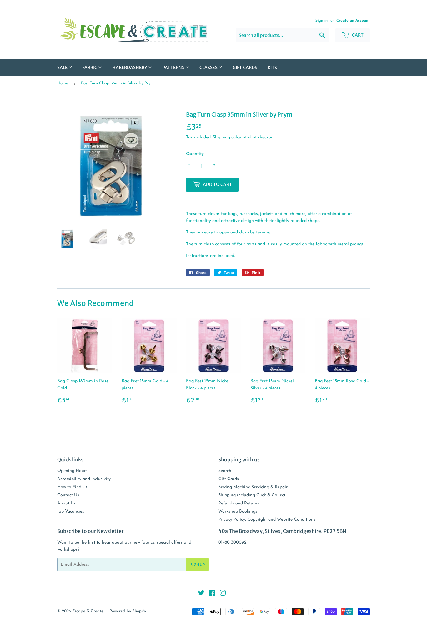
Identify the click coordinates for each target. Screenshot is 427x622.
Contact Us (68, 495)
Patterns (173, 67)
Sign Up (197, 564)
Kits (272, 67)
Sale (62, 67)
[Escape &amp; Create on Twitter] (201, 594)
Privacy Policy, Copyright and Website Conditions (266, 519)
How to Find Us (72, 487)
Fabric (90, 67)
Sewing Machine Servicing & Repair (253, 487)
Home (62, 83)
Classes (209, 67)
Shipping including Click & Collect (251, 495)
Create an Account (353, 21)
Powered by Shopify (127, 611)
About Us (66, 503)
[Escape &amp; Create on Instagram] (223, 594)
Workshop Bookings (237, 511)
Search (224, 471)
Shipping (221, 137)
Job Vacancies (70, 511)
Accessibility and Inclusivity (84, 479)
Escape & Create (87, 611)
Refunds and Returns (238, 503)
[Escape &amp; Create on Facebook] (212, 594)
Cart (357, 35)
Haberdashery (130, 67)
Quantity (195, 154)
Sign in (321, 21)
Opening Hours (72, 471)
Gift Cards (245, 67)
